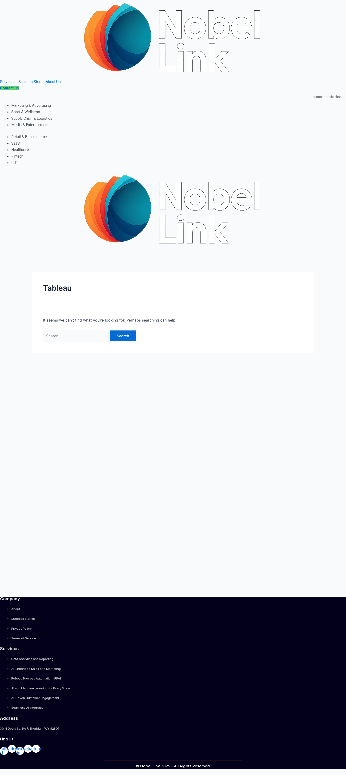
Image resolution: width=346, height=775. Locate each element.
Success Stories (32, 81)
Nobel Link (150, 766)
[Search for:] (76, 336)
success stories (327, 97)
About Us (53, 81)
